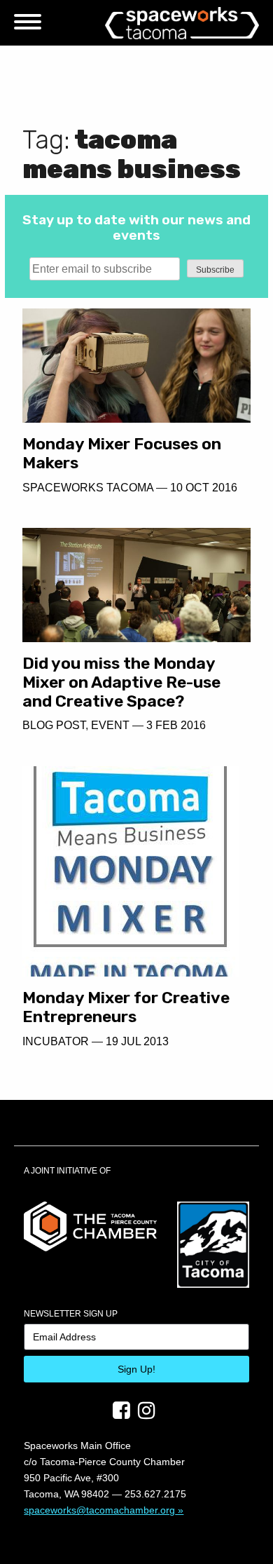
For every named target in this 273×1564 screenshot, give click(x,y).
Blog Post (53, 725)
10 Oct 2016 (203, 488)
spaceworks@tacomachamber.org (99, 1510)
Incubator (55, 1041)
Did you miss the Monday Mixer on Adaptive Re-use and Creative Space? (121, 681)
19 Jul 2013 (137, 1041)
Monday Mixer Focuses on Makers (121, 453)
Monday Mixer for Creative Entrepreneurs (126, 1007)
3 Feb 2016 (176, 725)
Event (110, 725)
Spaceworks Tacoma (87, 488)
